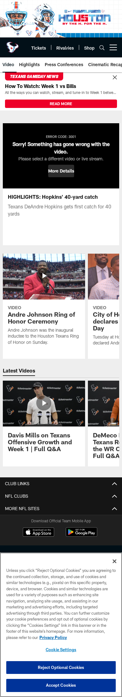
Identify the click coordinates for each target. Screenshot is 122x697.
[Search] (101, 47)
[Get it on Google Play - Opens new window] (81, 535)
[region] (61, 625)
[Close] (115, 77)
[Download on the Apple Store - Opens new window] (38, 533)
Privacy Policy (53, 637)
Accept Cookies (61, 685)
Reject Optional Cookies (61, 667)
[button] (61, 171)
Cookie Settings (61, 649)
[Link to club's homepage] (12, 45)
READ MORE (61, 103)
